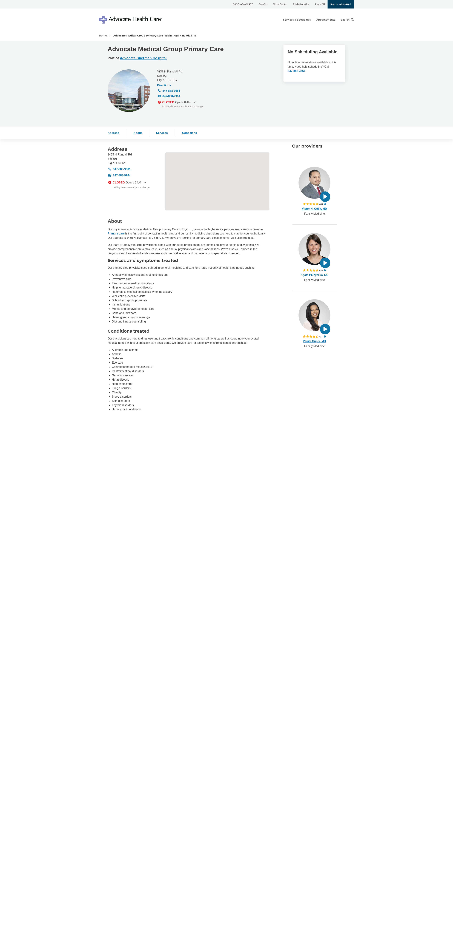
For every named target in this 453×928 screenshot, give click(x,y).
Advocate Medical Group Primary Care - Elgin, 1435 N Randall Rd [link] (154, 35)
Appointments (325, 19)
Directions (164, 85)
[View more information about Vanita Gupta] (314, 315)
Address (113, 132)
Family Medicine (314, 213)
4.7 (321, 336)
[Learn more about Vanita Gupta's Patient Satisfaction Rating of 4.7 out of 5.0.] (311, 336)
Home (103, 35)
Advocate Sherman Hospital (143, 58)
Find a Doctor (280, 4)
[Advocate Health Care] (131, 20)
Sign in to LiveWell (340, 4)
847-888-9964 (171, 96)
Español (263, 4)
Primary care (116, 233)
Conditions (189, 132)
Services (162, 132)
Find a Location (301, 4)
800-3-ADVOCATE (243, 4)
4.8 (321, 204)
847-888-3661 (171, 90)
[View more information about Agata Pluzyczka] (314, 249)
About (137, 132)
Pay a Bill (320, 4)
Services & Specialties (297, 19)
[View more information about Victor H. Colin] (314, 183)
